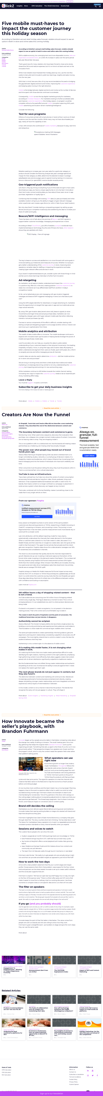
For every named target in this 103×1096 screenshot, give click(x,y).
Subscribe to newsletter (76, 1074)
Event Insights (6, 432)
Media (3, 59)
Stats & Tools (6, 1067)
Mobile (4, 60)
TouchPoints (36, 225)
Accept (70, 1)
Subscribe (97, 4)
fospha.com (32, 584)
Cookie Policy (73, 1079)
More (26, 6)
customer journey (48, 265)
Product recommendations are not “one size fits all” (13, 1006)
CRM (48, 199)
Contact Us (72, 1072)
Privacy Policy (73, 1082)
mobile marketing (51, 126)
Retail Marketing (6, 437)
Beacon (54, 219)
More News (5, 63)
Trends (4, 65)
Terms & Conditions (75, 1077)
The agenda (62, 766)
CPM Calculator (37, 6)
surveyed (58, 225)
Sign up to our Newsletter (51, 1093)
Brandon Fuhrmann (56, 745)
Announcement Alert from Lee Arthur (39, 967)
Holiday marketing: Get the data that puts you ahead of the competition (89, 1029)
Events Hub (65, 6)
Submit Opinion (74, 1084)
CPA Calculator (6, 1072)
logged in (31, 383)
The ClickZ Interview (51, 6)
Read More (62, 1)
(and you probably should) (45, 903)
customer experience (68, 84)
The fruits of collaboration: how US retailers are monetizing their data (39, 1006)
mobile (31, 96)
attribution (53, 356)
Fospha (40, 501)
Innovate (22, 740)
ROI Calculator (6, 1075)
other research (68, 228)
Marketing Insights (7, 434)
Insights (19, 6)
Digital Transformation (15, 966)
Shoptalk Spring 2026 (8, 438)
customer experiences (35, 101)
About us (72, 1069)
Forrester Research (34, 99)
